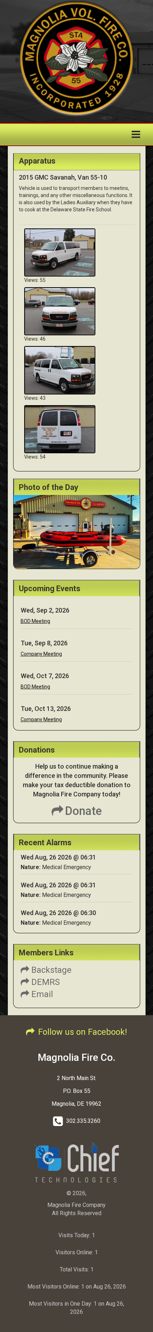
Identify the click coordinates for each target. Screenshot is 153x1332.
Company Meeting (41, 654)
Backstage (50, 970)
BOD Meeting (35, 621)
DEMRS (44, 982)
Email (41, 994)
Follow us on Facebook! (82, 1032)
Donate (83, 811)
